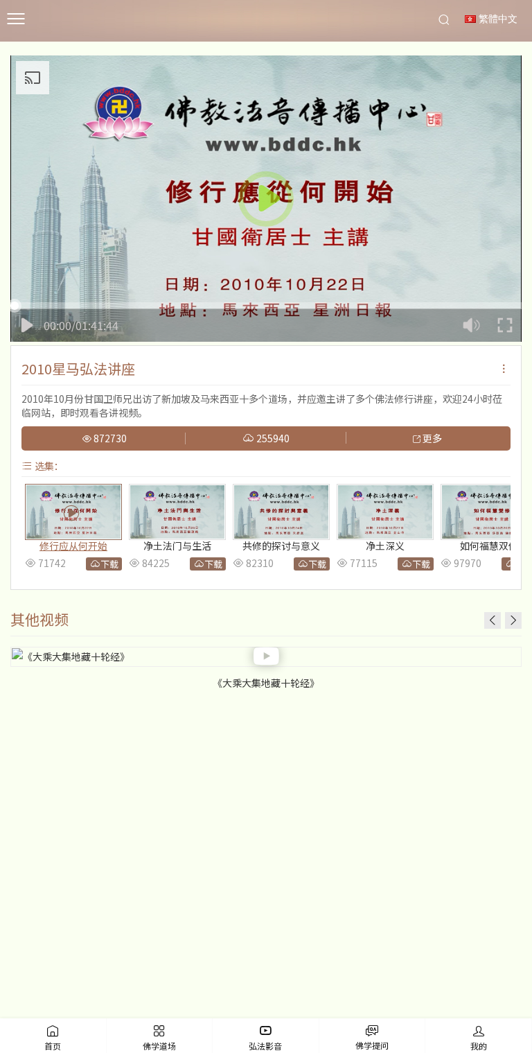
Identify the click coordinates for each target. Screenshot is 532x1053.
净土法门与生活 (177, 545)
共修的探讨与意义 (281, 545)
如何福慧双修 (489, 545)
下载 (109, 564)
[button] (513, 620)
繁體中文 (496, 19)
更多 (431, 439)
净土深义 (385, 545)
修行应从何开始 (73, 545)
